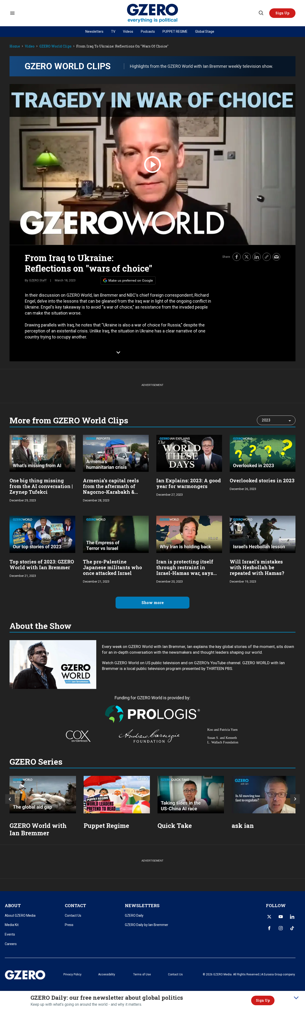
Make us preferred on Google (130, 280)
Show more (153, 602)
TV (113, 31)
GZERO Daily (134, 915)
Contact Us (73, 915)
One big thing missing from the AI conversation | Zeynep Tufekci (41, 486)
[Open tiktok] (292, 928)
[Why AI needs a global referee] (265, 794)
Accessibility (106, 974)
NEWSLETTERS (142, 905)
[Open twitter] (269, 916)
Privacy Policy (72, 974)
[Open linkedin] (292, 916)
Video (30, 46)
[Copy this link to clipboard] (267, 257)
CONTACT (75, 905)
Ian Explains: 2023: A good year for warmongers (188, 483)
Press (69, 925)
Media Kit (12, 925)
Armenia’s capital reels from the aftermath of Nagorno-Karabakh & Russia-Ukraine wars (111, 489)
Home (15, 46)
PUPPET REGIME (175, 31)
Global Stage (204, 31)
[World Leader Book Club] (117, 794)
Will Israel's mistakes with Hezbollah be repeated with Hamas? (257, 567)
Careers (11, 944)
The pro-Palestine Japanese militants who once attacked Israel (112, 567)
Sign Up (263, 1000)
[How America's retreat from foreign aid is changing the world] (43, 794)
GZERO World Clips (55, 46)
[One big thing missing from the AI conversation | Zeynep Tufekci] (42, 452)
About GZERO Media (20, 915)
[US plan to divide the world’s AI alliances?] (191, 794)
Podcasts (148, 31)
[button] (282, 13)
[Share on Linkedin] (257, 257)
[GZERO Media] (152, 13)
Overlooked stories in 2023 (262, 480)
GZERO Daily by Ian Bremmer (146, 925)
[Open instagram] (280, 928)
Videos (128, 31)
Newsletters (94, 31)
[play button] (152, 164)
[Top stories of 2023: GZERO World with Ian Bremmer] (42, 533)
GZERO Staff (37, 280)
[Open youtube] (280, 916)
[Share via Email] (276, 257)
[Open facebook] (269, 928)
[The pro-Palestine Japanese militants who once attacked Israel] (116, 533)
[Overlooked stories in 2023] (262, 452)
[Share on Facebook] (237, 257)
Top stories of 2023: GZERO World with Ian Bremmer (42, 564)
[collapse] (296, 997)
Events (10, 934)
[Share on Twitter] (247, 257)
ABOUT (13, 905)
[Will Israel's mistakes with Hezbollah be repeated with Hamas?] (262, 533)
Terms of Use (142, 974)
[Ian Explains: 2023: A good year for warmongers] (189, 452)
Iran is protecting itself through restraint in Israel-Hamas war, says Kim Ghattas (184, 570)
